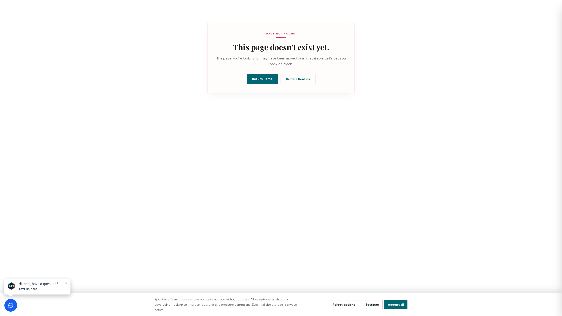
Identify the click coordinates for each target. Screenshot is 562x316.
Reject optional (344, 305)
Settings (372, 305)
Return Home (262, 79)
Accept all (396, 305)
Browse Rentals (298, 79)
